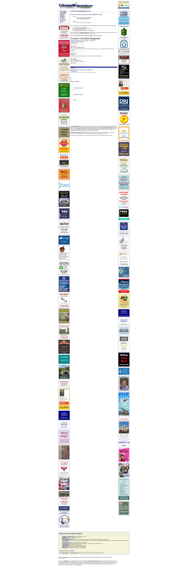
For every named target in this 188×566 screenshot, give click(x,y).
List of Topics (62, 18)
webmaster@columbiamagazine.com (94, 560)
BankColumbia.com (124, 37)
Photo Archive (63, 19)
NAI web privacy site (78, 564)
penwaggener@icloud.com (84, 18)
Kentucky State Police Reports (106, 127)
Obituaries (80, 128)
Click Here (123, 445)
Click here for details (64, 80)
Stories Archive (63, 20)
